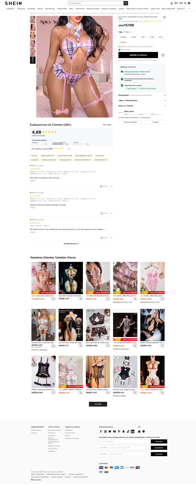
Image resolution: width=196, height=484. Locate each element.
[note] (43, 292)
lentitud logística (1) (100, 160)
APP (139, 427)
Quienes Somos (36, 430)
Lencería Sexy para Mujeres (97, 13)
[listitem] (44, 283)
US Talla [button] (126, 32)
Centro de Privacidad (37, 474)
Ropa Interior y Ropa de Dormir (51, 13)
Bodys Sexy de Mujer (114, 13)
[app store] (139, 432)
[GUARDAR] (163, 55)
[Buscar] (126, 3)
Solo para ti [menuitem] (21, 9)
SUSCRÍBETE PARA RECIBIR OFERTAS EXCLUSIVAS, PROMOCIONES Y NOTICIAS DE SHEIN (129, 437)
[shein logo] (13, 3)
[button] (185, 3)
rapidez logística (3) (47, 155)
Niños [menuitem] (71, 9)
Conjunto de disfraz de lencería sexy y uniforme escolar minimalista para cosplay (125, 342)
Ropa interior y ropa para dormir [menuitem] (137, 9)
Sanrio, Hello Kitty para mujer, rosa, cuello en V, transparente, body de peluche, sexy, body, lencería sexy (153, 296)
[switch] (68, 149)
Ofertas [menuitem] (40, 9)
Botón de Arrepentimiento (53, 439)
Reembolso (51, 435)
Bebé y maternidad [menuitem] (168, 9)
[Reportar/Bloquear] (111, 186)
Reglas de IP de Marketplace (40, 477)
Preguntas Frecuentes (72, 438)
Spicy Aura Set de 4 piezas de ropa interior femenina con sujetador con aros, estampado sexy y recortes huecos (98, 342)
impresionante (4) (65, 160)
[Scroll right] (189, 8)
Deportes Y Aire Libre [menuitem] (184, 9)
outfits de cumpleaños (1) (83, 160)
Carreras (34, 433)
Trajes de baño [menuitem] (62, 9)
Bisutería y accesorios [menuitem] (109, 9)
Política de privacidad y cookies (56, 474)
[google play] (143, 432)
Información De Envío (54, 430)
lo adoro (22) (100, 155)
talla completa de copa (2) (84, 155)
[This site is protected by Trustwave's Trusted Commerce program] (101, 472)
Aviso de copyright (57, 477)
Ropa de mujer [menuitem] (50, 9)
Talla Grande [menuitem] (80, 9)
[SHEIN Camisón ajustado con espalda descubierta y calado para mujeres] (152, 325)
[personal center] (171, 3)
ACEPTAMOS (103, 463)
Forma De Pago (70, 433)
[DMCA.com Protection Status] (106, 472)
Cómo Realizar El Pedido (53, 442)
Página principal (35, 13)
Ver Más (98, 404)
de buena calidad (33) (49, 160)
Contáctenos (69, 430)
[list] (117, 431)
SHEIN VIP (51, 451)
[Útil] (101, 186)
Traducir (32, 180)
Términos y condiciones (75, 474)
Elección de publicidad (81, 477)
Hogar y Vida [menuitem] (155, 9)
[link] (176, 3)
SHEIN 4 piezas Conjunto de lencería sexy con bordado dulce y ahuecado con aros (71, 389)
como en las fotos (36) (65, 155)
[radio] (123, 37)
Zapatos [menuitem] (121, 9)
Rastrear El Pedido (54, 446)
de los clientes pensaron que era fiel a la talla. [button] (136, 46)
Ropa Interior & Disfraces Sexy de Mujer (74, 13)
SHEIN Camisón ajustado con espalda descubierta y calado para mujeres (152, 342)
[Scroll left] (186, 8)
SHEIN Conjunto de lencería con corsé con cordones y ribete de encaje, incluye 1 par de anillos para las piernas (43, 389)
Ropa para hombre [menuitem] (93, 9)
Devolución (51, 433)
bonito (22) (34, 160)
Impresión (68, 477)
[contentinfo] (133, 467)
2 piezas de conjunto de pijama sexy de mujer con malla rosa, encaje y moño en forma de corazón (44, 296)
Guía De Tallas (52, 448)
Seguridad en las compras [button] (133, 85)
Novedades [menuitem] (31, 9)
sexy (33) (34, 155)
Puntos (67, 435)
